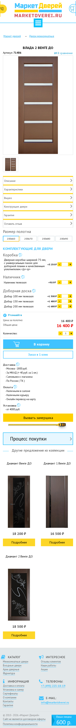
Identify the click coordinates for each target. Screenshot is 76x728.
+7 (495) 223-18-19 (53, 686)
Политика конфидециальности (20, 724)
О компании (9, 697)
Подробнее (19, 542)
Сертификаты (10, 693)
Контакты (8, 701)
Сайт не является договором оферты (24, 719)
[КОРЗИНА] (72, 8)
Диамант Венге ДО (19, 463)
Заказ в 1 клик (38, 354)
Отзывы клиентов (51, 661)
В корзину (41, 344)
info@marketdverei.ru (55, 702)
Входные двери (12, 665)
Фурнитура (9, 673)
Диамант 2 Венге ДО (19, 556)
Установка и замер (13, 689)
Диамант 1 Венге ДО (57, 463)
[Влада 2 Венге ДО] (38, 105)
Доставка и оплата (13, 685)
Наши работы (48, 665)
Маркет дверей (12, 36)
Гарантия (8, 705)
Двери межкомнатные (41, 36)
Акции (44, 669)
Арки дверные (11, 669)
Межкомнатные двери (15, 661)
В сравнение (65, 53)
